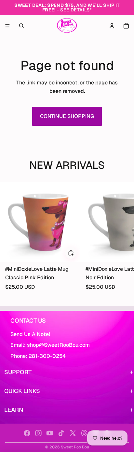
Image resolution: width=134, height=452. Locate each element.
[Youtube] (50, 433)
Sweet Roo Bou (75, 447)
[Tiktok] (61, 433)
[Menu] (7, 25)
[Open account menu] (112, 26)
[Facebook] (27, 433)
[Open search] (21, 26)
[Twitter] (73, 433)
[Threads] (84, 433)
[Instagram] (38, 433)
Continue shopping (67, 116)
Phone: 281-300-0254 (38, 356)
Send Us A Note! (30, 334)
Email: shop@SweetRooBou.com (50, 345)
